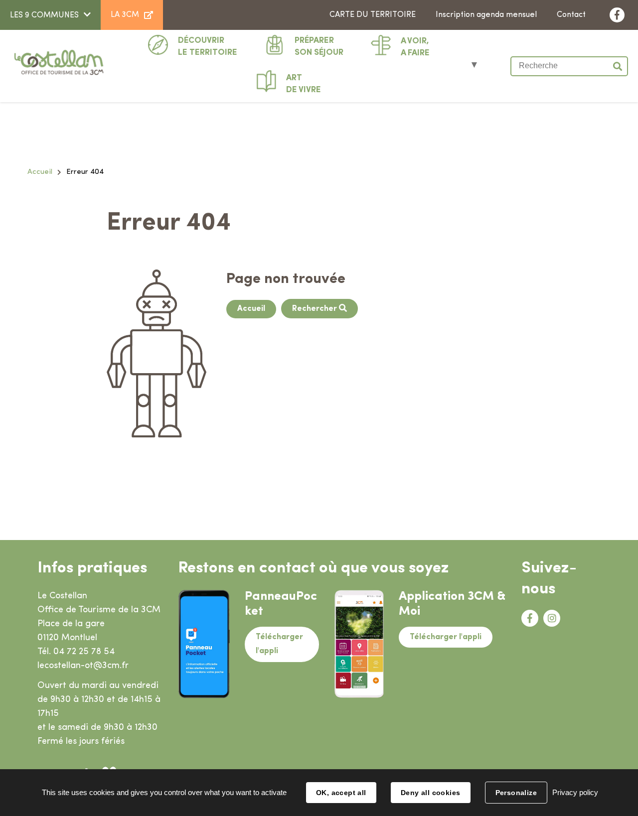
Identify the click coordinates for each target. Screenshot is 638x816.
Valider (618, 66)
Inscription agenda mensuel (486, 15)
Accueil (39, 172)
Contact (571, 15)
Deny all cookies (431, 793)
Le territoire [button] (207, 46)
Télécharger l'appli (279, 644)
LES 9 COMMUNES (44, 15)
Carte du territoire (372, 15)
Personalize (516, 793)
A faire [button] (415, 47)
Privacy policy (575, 792)
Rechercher (315, 309)
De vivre (303, 84)
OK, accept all (341, 793)
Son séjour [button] (319, 46)
